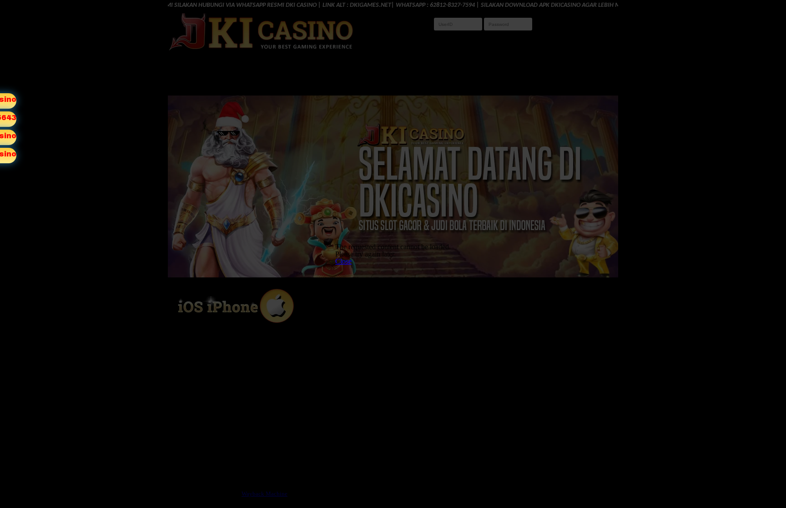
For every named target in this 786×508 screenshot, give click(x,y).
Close (343, 261)
